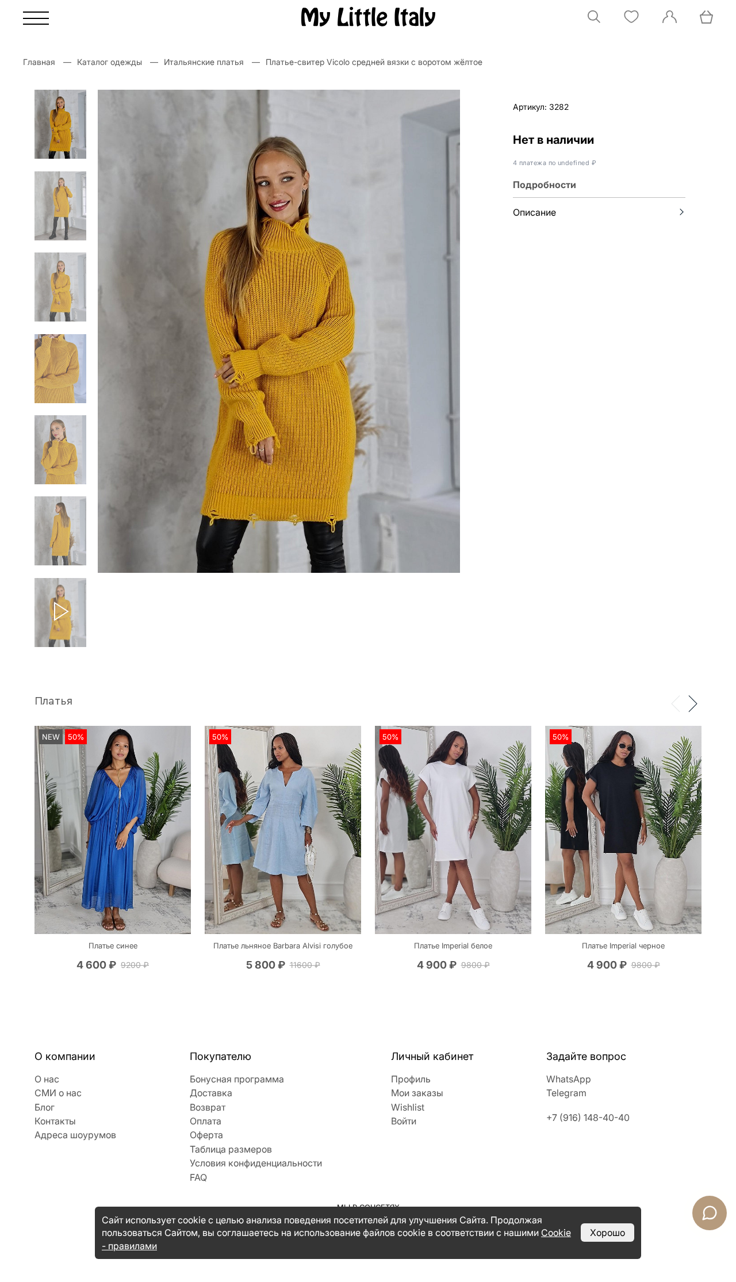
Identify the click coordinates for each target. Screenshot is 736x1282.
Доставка (211, 1093)
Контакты (55, 1121)
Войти (403, 1121)
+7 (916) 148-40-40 (588, 1117)
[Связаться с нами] (709, 1213)
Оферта (206, 1135)
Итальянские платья (204, 62)
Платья (53, 701)
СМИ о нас (58, 1093)
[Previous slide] (675, 702)
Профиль (411, 1079)
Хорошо (607, 1232)
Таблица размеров (231, 1149)
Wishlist (407, 1107)
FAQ (198, 1177)
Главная (39, 62)
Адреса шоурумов (75, 1135)
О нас (46, 1079)
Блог (44, 1107)
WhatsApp (568, 1079)
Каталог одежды (109, 62)
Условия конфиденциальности (256, 1163)
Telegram (566, 1093)
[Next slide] (693, 702)
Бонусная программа (237, 1079)
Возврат (207, 1107)
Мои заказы (417, 1093)
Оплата (205, 1121)
